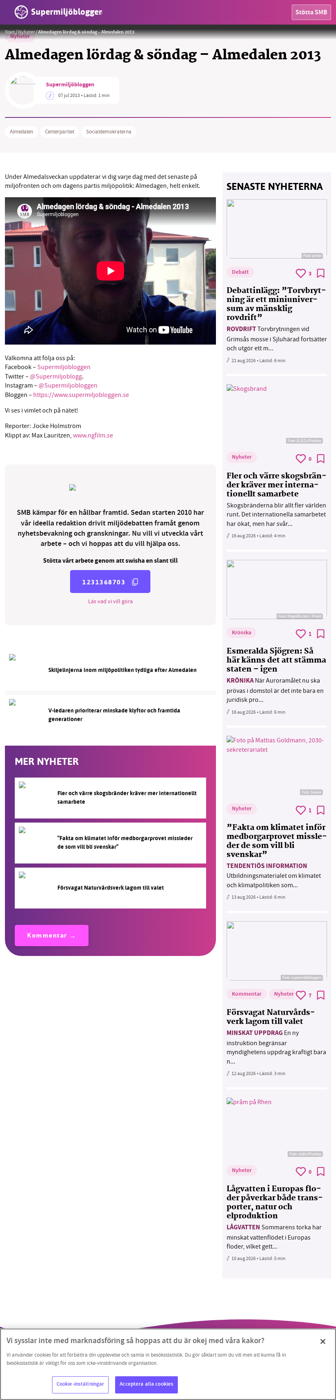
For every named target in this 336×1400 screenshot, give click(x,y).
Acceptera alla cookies (146, 1384)
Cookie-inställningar (80, 1384)
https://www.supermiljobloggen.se (81, 395)
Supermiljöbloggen (70, 85)
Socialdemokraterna (109, 132)
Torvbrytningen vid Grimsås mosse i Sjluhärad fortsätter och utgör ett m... (277, 338)
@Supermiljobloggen (68, 385)
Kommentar (47, 936)
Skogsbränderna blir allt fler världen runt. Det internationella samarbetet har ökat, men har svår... (276, 514)
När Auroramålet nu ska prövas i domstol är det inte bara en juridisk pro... (275, 690)
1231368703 (103, 582)
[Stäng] (323, 1341)
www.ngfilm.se (92, 435)
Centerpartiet (59, 132)
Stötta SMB (311, 13)
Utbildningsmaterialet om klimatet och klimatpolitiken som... (274, 875)
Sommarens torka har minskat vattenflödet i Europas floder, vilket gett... (274, 1237)
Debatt (240, 272)
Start (10, 32)
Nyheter (26, 32)
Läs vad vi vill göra (110, 601)
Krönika (241, 633)
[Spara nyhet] (321, 273)
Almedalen (21, 132)
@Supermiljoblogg (56, 376)
